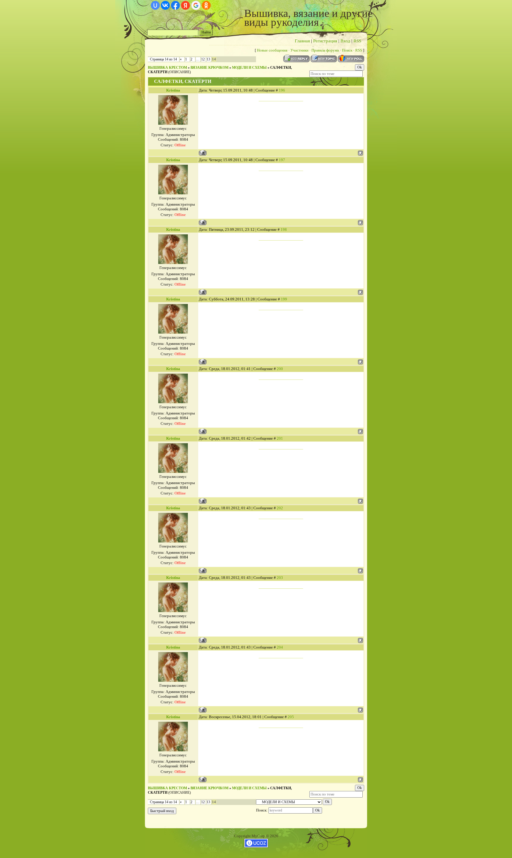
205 (291, 717)
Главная (302, 41)
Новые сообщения (272, 50)
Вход (345, 41)
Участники (299, 50)
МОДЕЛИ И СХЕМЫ (249, 67)
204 (280, 647)
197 (282, 160)
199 (284, 299)
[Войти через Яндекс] (185, 5)
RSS (357, 41)
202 (280, 508)
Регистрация (325, 41)
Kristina (173, 90)
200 (280, 368)
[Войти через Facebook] (175, 5)
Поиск (347, 50)
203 (280, 577)
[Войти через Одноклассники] (206, 5)
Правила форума (325, 50)
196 (282, 90)
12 (203, 59)
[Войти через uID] (155, 5)
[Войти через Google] (196, 5)
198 (284, 229)
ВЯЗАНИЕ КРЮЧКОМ (209, 67)
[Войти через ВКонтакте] (165, 5)
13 (208, 59)
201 (280, 438)
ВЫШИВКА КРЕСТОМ (167, 67)
